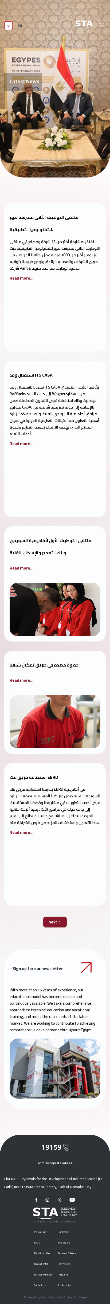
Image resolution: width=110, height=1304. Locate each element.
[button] (20, 25)
